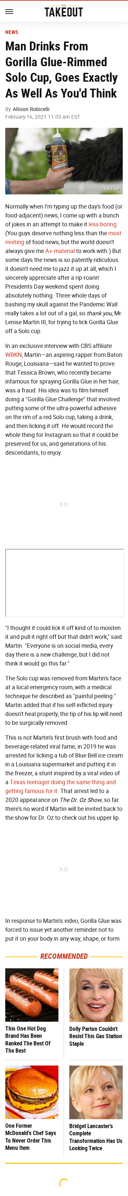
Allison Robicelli (31, 109)
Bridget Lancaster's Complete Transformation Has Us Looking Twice (95, 1137)
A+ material (60, 251)
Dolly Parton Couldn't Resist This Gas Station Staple (95, 1036)
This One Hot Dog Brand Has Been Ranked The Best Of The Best (28, 1039)
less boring (103, 224)
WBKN (13, 354)
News (11, 32)
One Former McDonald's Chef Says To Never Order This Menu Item (30, 1137)
